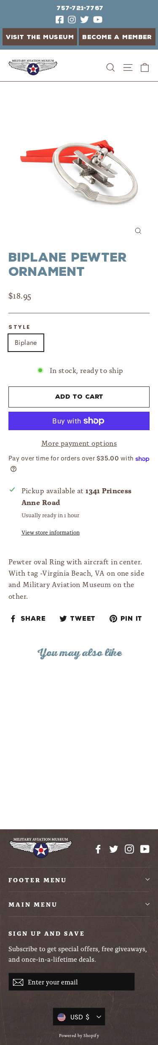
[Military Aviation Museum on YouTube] (145, 848)
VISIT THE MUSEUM (40, 37)
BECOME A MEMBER (117, 37)
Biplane (26, 342)
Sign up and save (46, 933)
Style (19, 327)
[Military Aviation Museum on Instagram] (129, 848)
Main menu (32, 903)
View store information (50, 532)
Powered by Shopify (79, 1035)
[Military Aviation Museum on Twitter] (113, 848)
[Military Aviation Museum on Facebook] (98, 848)
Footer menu (37, 879)
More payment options (79, 442)
